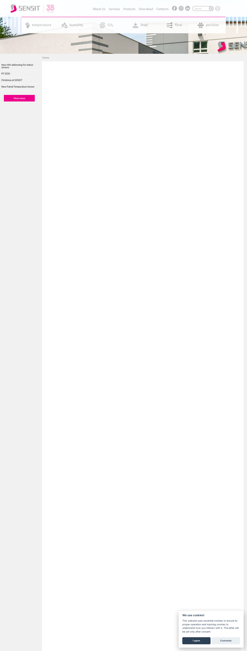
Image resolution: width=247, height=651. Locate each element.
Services (114, 9)
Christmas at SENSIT (11, 80)
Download (146, 9)
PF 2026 (5, 73)
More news (19, 98)
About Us (99, 9)
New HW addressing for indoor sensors (17, 66)
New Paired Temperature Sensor (17, 86)
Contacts (162, 9)
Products (129, 9)
